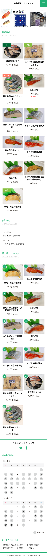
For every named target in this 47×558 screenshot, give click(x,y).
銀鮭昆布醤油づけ (12, 150)
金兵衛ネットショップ (23, 3)
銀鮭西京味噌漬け (34, 152)
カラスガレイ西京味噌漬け (12, 126)
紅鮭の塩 (34, 90)
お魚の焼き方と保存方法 (13, 244)
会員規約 (20, 548)
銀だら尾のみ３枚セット (12, 97)
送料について (8, 548)
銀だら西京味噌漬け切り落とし (34, 63)
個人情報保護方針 (33, 545)
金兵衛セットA (12, 61)
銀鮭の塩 (13, 178)
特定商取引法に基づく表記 (13, 545)
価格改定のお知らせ (11, 236)
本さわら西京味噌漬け (34, 126)
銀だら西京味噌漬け (12, 207)
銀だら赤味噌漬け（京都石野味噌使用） (34, 178)
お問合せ (30, 548)
